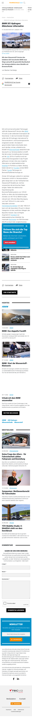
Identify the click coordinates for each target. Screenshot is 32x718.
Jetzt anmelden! (10, 242)
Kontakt (22, 699)
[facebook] (13, 678)
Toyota (9, 170)
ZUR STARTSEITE (9, 292)
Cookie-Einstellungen (16, 711)
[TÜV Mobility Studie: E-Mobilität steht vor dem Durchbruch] (16, 512)
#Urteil (11, 395)
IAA (8, 156)
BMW (26, 131)
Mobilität (5, 166)
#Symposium (13, 488)
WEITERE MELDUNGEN (10, 413)
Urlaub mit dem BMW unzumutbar (11, 399)
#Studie (12, 523)
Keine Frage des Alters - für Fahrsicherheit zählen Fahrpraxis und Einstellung (14, 456)
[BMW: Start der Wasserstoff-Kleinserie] (16, 350)
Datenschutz (21, 709)
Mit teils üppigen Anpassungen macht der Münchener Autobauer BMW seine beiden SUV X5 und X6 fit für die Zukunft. (15, 336)
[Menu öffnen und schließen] (3, 3)
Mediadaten (11, 699)
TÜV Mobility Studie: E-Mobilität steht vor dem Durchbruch (12, 528)
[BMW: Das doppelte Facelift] (16, 317)
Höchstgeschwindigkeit (9, 206)
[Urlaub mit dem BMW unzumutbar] (16, 384)
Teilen (20, 78)
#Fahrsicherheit (14, 451)
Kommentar (5, 579)
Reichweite (12, 219)
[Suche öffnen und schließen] (24, 2)
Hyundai (16, 168)
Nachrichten (10, 17)
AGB (15, 709)
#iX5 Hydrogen (12, 420)
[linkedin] (18, 678)
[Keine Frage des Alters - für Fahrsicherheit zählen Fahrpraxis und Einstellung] (16, 441)
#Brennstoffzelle (7, 422)
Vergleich (14, 215)
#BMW (5, 306)
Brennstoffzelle (14, 149)
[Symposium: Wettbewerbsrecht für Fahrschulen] (16, 478)
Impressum (8, 709)
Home (3, 17)
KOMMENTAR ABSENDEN (16, 610)
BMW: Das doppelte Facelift (14, 331)
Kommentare (9, 78)
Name (3, 571)
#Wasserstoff (18, 422)
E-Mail (4, 564)
